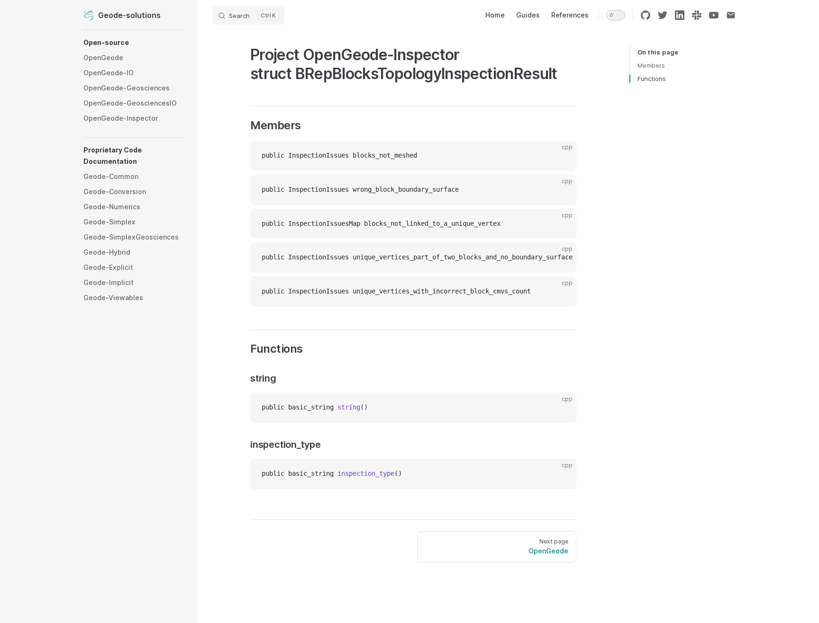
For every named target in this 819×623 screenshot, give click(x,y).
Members (651, 65)
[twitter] (662, 15)
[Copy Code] (561, 155)
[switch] (615, 15)
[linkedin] (679, 15)
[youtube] (713, 15)
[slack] (696, 15)
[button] (132, 42)
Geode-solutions (129, 15)
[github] (645, 15)
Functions (651, 78)
